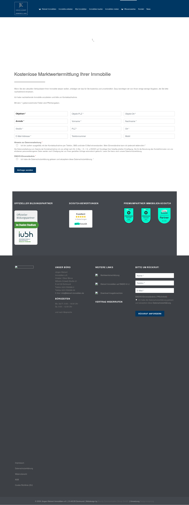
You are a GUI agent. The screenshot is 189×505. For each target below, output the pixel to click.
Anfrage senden (25, 170)
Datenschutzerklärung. (83, 159)
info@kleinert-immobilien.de (72, 293)
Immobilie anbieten (66, 9)
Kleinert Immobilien (49, 9)
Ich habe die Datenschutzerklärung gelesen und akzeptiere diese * (57, 159)
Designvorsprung (147, 501)
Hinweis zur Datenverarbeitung (28, 142)
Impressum (19, 463)
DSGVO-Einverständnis (25, 156)
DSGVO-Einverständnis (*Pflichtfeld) (151, 296)
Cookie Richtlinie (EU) (24, 485)
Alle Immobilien (81, 9)
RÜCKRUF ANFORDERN (149, 313)
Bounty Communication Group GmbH (113, 501)
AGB (17, 479)
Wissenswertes (130, 9)
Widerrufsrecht (21, 474)
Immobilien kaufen (96, 9)
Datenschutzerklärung (24, 468)
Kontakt (141, 9)
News (148, 9)
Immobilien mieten (112, 9)
